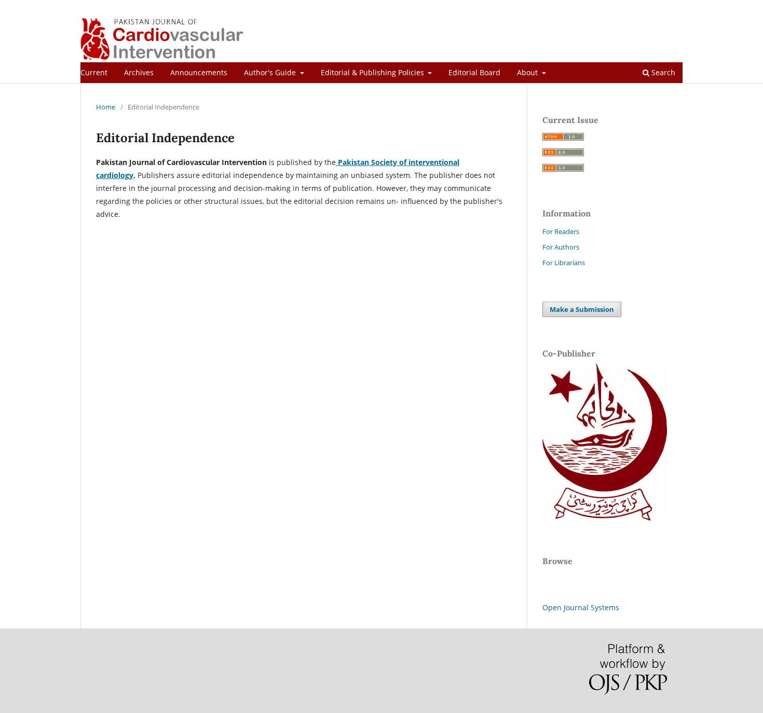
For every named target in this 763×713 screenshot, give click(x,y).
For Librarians (563, 262)
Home (105, 107)
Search (662, 72)
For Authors (560, 247)
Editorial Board (474, 72)
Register (641, 7)
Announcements (198, 72)
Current (93, 72)
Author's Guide (271, 72)
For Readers (560, 231)
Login (674, 7)
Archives (139, 72)
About (528, 72)
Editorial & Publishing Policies (373, 72)
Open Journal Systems (580, 607)
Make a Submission (582, 309)
